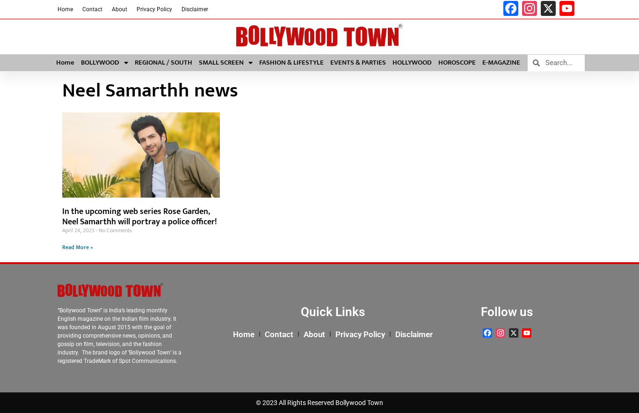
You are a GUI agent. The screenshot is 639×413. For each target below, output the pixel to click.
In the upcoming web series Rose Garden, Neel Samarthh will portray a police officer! (139, 217)
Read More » (77, 247)
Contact (92, 9)
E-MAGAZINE (501, 62)
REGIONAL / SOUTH (163, 62)
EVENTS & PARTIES (358, 62)
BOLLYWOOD (100, 62)
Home (65, 9)
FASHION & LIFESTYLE (291, 62)
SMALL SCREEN (221, 62)
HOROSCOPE (457, 62)
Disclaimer (195, 9)
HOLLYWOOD (412, 62)
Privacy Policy (154, 9)
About (119, 9)
